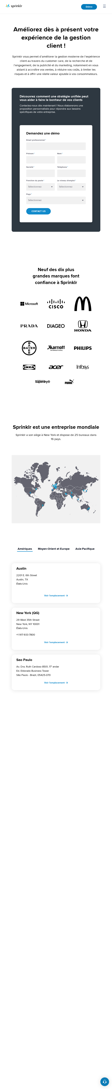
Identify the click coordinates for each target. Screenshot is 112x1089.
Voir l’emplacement (54, 595)
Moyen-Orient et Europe (54, 549)
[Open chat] (104, 1081)
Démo (89, 6)
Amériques (25, 549)
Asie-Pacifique (84, 549)
